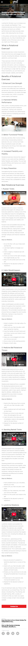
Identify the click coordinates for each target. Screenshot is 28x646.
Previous (3, 618)
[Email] (17, 633)
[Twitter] (8, 633)
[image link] (14, 1)
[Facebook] (3, 633)
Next (3, 623)
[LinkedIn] (12, 633)
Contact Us (14, 606)
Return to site (6, 630)
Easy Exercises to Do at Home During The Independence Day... (14, 620)
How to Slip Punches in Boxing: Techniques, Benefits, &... (11, 626)
